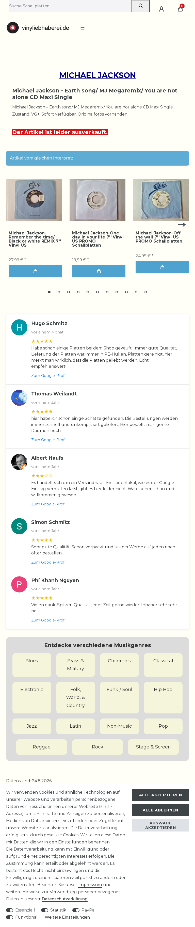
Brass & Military (75, 665)
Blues (31, 661)
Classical (163, 661)
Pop (163, 726)
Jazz (32, 726)
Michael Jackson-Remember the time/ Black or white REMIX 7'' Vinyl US (35, 239)
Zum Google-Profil (49, 375)
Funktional (26, 917)
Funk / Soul (119, 689)
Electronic (31, 689)
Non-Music (119, 726)
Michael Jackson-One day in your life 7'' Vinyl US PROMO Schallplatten (98, 239)
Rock (97, 747)
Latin (75, 726)
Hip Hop (163, 689)
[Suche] (140, 6)
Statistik (58, 910)
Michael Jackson (97, 75)
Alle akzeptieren (160, 795)
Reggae (42, 747)
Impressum (90, 884)
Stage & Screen (153, 747)
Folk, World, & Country (75, 697)
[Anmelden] (162, 9)
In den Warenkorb (35, 271)
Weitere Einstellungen (67, 917)
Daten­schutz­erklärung (65, 899)
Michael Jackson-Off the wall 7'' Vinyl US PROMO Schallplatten (159, 237)
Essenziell (25, 910)
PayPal (89, 910)
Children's (119, 661)
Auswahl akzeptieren (160, 825)
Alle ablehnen (160, 810)
